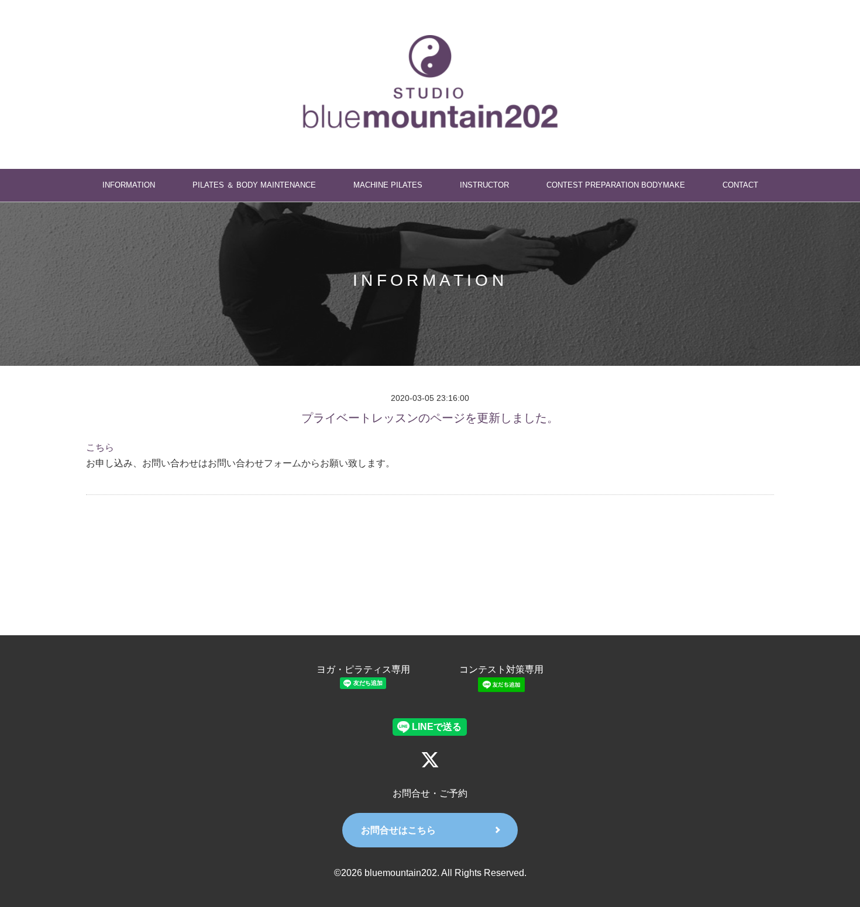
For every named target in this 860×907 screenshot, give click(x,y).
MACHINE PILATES (387, 185)
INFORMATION (128, 185)
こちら (100, 447)
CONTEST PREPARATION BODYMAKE (615, 185)
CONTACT (740, 185)
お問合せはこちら (398, 830)
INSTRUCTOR (484, 185)
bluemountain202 (400, 873)
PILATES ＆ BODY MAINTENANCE (254, 185)
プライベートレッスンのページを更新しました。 (430, 417)
